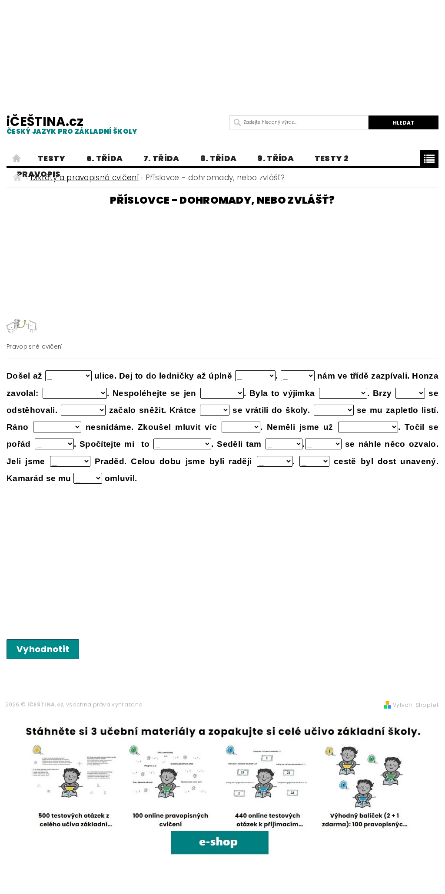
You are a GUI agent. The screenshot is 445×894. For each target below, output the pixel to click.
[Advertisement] (222, 43)
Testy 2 (332, 158)
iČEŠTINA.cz (72, 124)
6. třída (104, 158)
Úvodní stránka (17, 158)
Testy (52, 158)
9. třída (275, 158)
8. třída (218, 158)
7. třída (161, 158)
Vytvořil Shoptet (415, 705)
